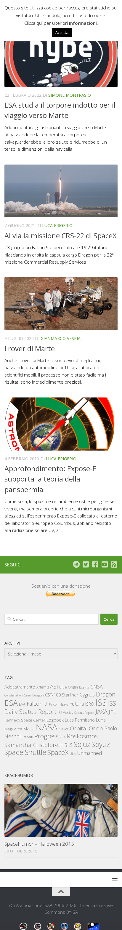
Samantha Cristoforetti (33, 744)
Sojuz (82, 744)
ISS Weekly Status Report (76, 712)
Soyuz (101, 744)
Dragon (105, 694)
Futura (76, 703)
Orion (96, 728)
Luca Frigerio (57, 225)
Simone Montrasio (69, 95)
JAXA (101, 712)
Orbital (79, 728)
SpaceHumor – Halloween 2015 (39, 843)
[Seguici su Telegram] (76, 564)
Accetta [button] (61, 32)
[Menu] (114, 880)
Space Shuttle (25, 752)
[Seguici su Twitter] (85, 564)
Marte (29, 729)
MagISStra (13, 729)
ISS (101, 702)
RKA (63, 737)
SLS (69, 745)
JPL (112, 712)
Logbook (55, 720)
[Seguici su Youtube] (104, 564)
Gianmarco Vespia (61, 338)
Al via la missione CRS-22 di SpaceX (60, 235)
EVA (22, 704)
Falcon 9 (37, 703)
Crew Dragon (34, 695)
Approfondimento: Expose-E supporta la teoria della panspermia (50, 479)
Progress (46, 736)
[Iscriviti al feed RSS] (114, 564)
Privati (28, 737)
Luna (101, 720)
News (64, 729)
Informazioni (83, 23)
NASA (46, 727)
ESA (11, 702)
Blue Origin (68, 687)
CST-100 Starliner (61, 695)
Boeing (84, 687)
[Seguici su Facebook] (95, 564)
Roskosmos (82, 736)
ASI (54, 686)
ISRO (89, 704)
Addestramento (19, 687)
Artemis (42, 687)
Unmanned (89, 753)
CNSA (96, 686)
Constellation (13, 695)
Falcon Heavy (58, 704)
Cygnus (87, 694)
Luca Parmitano (80, 720)
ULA (73, 753)
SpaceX (57, 752)
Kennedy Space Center (24, 720)
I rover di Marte (29, 348)
